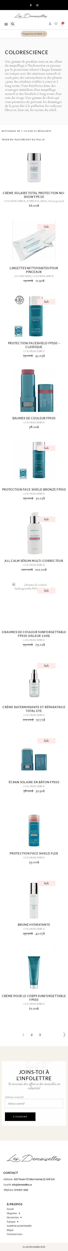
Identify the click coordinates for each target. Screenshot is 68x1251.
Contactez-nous (14, 1234)
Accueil (10, 1209)
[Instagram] (37, 5)
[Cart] (62, 24)
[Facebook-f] (31, 5)
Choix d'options (30, 390)
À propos (11, 1221)
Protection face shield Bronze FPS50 (34, 489)
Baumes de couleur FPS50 (34, 418)
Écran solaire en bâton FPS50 (34, 782)
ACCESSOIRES (22, 276)
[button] (6, 24)
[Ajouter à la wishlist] (38, 168)
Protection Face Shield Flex (34, 853)
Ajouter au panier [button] (30, 165)
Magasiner (12, 1213)
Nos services (13, 1217)
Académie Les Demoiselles (19, 1225)
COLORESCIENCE (14, 201)
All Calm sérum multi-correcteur (34, 560)
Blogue (10, 1230)
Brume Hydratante (34, 924)
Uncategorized (56, 201)
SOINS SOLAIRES (37, 201)
